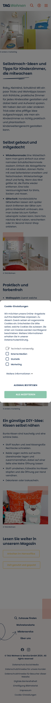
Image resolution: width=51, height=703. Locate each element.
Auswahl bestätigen (25, 385)
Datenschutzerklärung (16, 339)
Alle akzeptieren (25, 394)
